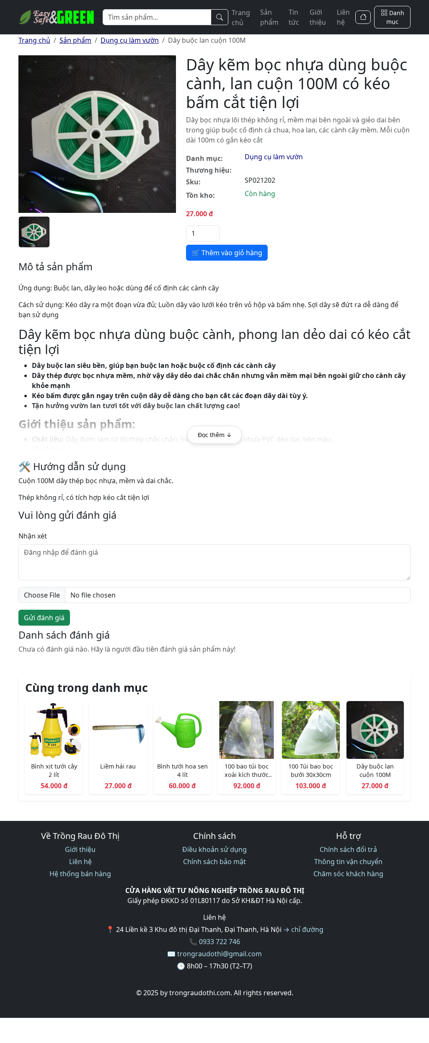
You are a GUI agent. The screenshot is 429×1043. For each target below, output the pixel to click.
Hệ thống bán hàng (80, 873)
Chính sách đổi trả (348, 849)
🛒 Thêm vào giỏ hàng (226, 252)
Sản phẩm (269, 17)
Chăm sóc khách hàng (348, 873)
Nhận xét (32, 536)
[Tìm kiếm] (219, 17)
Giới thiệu (318, 17)
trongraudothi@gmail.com (219, 953)
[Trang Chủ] (363, 17)
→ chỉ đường (303, 929)
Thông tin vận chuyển (348, 861)
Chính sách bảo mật (214, 861)
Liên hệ (343, 17)
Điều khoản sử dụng (214, 849)
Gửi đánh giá (44, 617)
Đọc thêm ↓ (215, 435)
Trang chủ (241, 17)
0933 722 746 (219, 941)
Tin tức (294, 17)
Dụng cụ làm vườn (130, 40)
